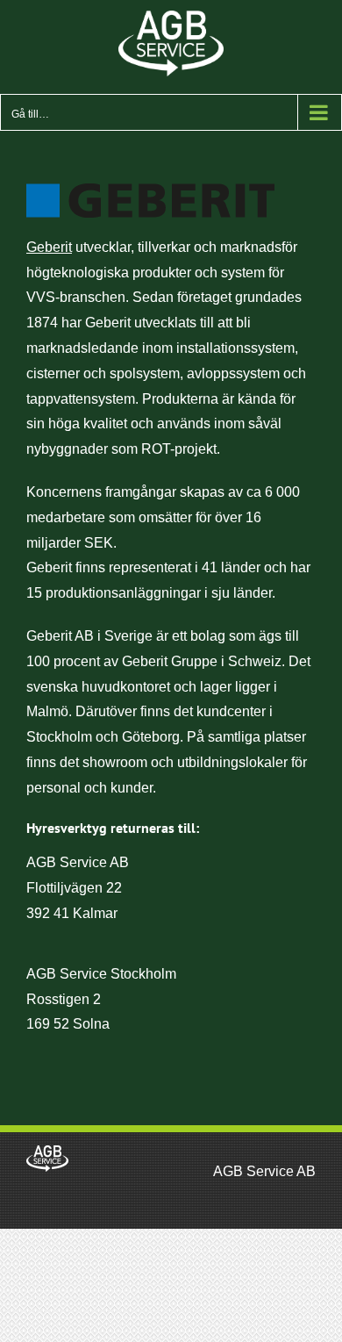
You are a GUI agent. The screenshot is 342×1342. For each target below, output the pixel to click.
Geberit (49, 247)
